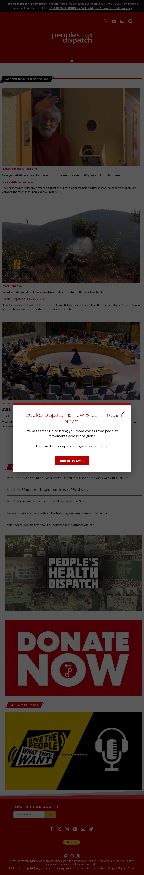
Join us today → (72, 461)
